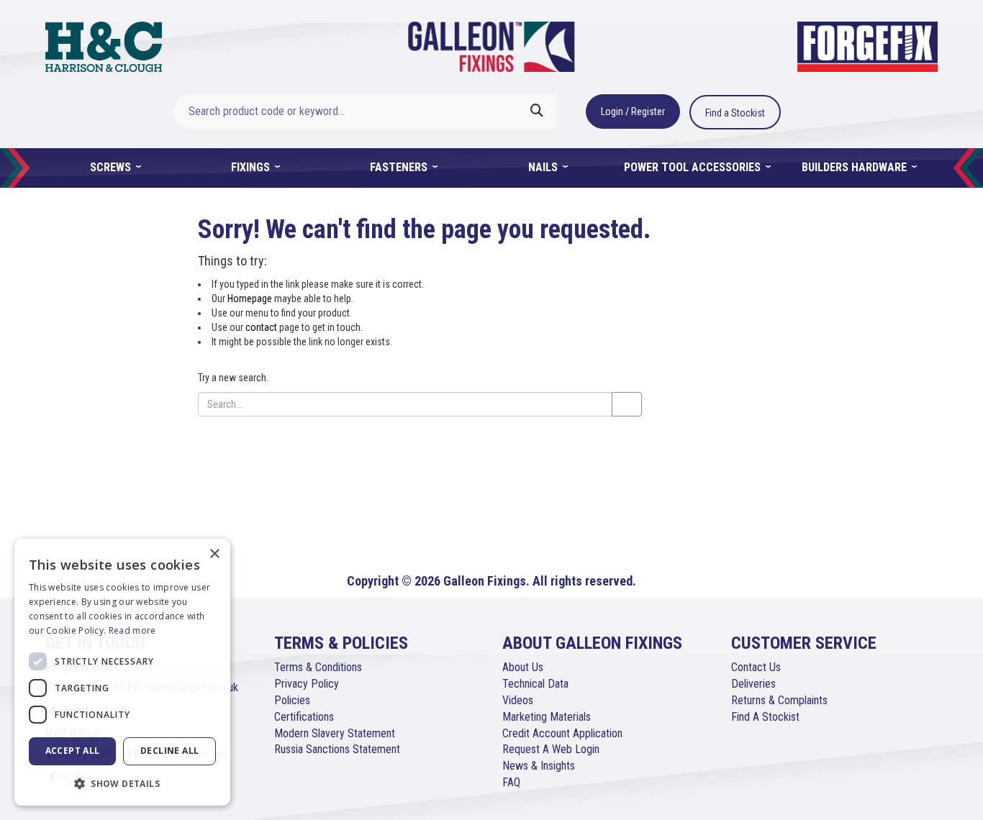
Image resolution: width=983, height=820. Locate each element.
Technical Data (535, 684)
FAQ (511, 782)
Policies (292, 700)
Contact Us (756, 667)
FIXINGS (252, 167)
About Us (522, 667)
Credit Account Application (562, 733)
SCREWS (112, 167)
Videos (517, 700)
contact (261, 327)
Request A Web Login (550, 749)
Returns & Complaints (779, 700)
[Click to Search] (537, 111)
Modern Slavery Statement (334, 733)
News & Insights (538, 766)
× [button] (214, 554)
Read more (132, 630)
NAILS (544, 167)
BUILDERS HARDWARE (856, 167)
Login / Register (633, 111)
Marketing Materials (546, 717)
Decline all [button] (169, 750)
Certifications (304, 717)
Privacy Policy (306, 684)
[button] (122, 783)
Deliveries (753, 684)
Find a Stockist (735, 113)
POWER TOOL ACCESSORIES (694, 167)
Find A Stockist (765, 717)
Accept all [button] (72, 750)
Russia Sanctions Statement (337, 749)
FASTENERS (400, 167)
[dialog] (122, 672)
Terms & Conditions (318, 667)
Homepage (249, 298)
